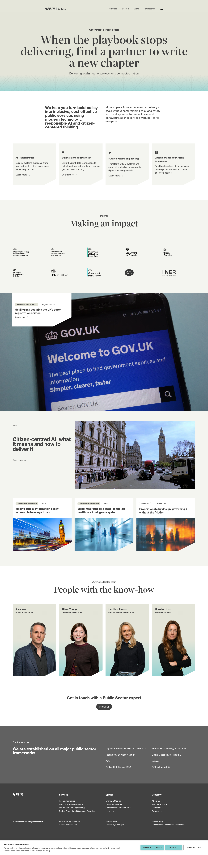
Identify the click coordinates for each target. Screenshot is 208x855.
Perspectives (149, 9)
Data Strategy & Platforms (71, 804)
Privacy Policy (111, 822)
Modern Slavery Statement (69, 822)
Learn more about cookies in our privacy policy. (33, 851)
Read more (20, 317)
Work (136, 9)
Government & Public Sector (118, 807)
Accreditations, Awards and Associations (168, 825)
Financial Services (114, 804)
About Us (156, 801)
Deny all (174, 848)
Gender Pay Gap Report (115, 825)
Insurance (110, 811)
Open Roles (157, 807)
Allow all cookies (152, 848)
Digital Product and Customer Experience (78, 811)
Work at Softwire (159, 804)
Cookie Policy (158, 822)
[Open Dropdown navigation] (161, 8)
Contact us (104, 707)
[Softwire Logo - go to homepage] (34, 794)
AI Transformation (67, 801)
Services (113, 9)
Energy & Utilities (113, 801)
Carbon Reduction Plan (68, 825)
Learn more (21, 174)
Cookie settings (194, 848)
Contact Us (157, 811)
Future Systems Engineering (72, 807)
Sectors (125, 9)
